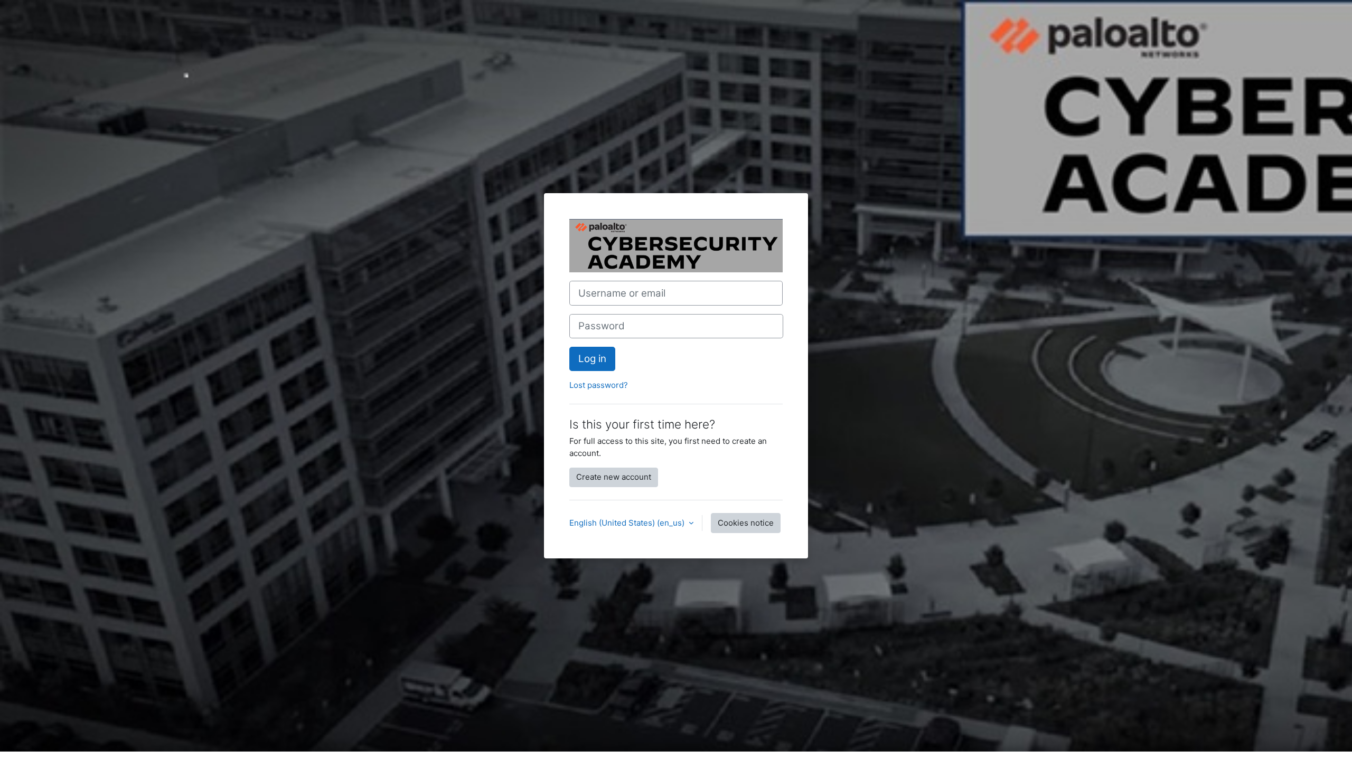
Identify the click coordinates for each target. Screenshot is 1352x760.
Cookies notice (746, 523)
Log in (592, 359)
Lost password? (598, 385)
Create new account (613, 477)
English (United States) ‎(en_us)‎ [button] (628, 523)
